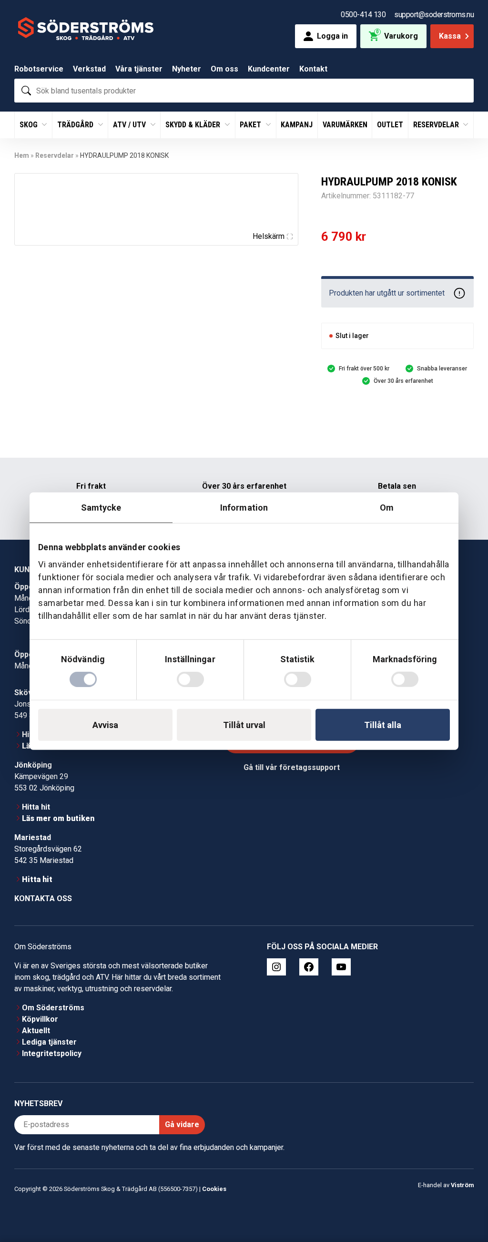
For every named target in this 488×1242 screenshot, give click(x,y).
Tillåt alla (382, 725)
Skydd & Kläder (193, 124)
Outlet (390, 124)
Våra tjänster (139, 68)
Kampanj (297, 124)
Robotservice (38, 68)
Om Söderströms (53, 1007)
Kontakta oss (43, 898)
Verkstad (89, 68)
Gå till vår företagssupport (292, 767)
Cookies (214, 1188)
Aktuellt (36, 1030)
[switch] (190, 679)
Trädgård (76, 124)
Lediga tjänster (49, 1042)
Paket (251, 124)
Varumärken (345, 124)
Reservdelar (437, 124)
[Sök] (26, 91)
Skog (30, 124)
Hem (21, 155)
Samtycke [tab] (101, 507)
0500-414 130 (363, 14)
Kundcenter (269, 68)
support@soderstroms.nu (434, 14)
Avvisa (105, 725)
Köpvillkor (40, 1019)
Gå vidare (182, 1124)
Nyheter (186, 68)
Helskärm (269, 236)
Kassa (450, 36)
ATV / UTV (130, 124)
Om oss (224, 68)
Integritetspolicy (51, 1053)
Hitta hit (36, 806)
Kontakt (313, 68)
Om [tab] (387, 507)
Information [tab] (244, 507)
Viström (462, 1185)
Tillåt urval (244, 725)
